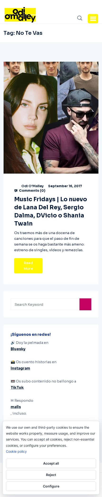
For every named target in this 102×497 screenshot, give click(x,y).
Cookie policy (16, 451)
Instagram (20, 368)
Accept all (51, 463)
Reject (51, 475)
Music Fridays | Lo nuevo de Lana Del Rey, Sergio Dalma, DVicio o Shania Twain (50, 211)
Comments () (31, 190)
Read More (28, 266)
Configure (51, 486)
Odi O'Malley (32, 186)
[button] (93, 18)
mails (16, 407)
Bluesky (18, 349)
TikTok (17, 387)
